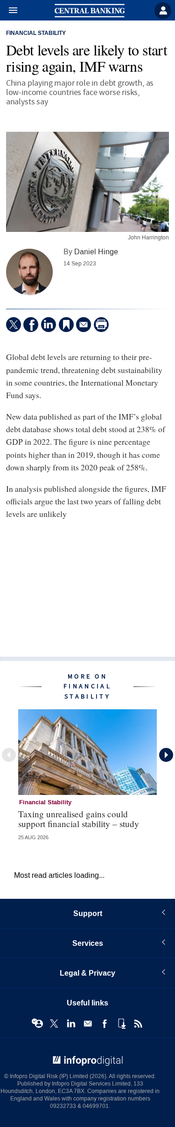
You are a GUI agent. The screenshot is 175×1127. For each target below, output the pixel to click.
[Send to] (83, 324)
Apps (121, 1023)
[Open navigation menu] (9, 11)
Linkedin (71, 1023)
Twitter (54, 1023)
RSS (138, 1023)
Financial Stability (36, 33)
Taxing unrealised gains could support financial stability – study (78, 818)
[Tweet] (13, 324)
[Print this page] (101, 324)
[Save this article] (66, 324)
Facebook (104, 1023)
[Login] (162, 10)
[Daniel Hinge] (29, 272)
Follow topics (37, 1023)
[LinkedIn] (48, 324)
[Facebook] (30, 324)
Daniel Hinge (96, 251)
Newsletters (87, 1023)
